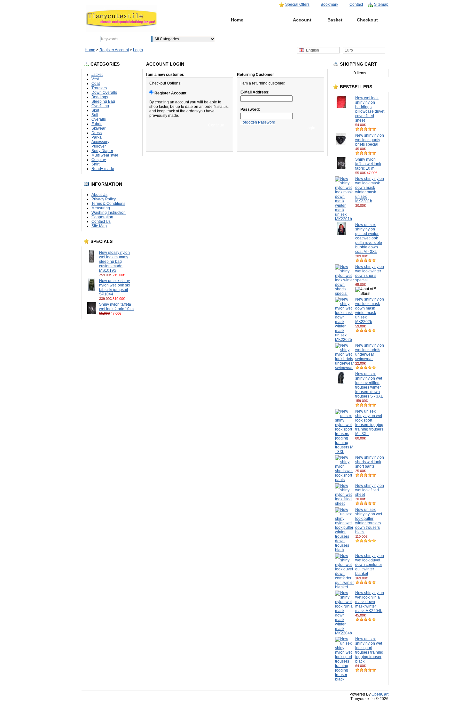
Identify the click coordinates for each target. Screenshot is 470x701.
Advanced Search (249, 39)
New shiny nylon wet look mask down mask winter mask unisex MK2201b (369, 189)
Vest (95, 79)
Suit (94, 115)
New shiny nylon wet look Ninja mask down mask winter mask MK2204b (369, 602)
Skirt (95, 110)
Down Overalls (104, 92)
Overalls (98, 119)
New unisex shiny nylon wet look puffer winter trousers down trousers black (368, 520)
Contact (356, 4)
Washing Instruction (108, 212)
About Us (99, 194)
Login (138, 50)
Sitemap (381, 4)
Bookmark (329, 4)
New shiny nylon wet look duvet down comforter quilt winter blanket (369, 564)
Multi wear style (104, 155)
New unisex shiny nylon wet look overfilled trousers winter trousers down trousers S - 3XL (369, 385)
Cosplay (98, 159)
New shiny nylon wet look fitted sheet (369, 490)
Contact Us (101, 221)
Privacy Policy (103, 199)
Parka (96, 137)
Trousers (99, 88)
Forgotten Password (257, 122)
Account (302, 19)
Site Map (99, 226)
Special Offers (297, 4)
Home (237, 19)
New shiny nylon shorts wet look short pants (369, 462)
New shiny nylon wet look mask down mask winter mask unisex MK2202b (369, 310)
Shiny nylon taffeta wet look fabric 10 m (116, 306)
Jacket (97, 74)
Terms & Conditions (108, 203)
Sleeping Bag (103, 101)
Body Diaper (102, 151)
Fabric (96, 124)
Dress (96, 133)
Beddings (99, 97)
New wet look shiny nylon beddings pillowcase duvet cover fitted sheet (369, 109)
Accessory (100, 142)
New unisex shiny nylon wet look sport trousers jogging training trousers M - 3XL (369, 422)
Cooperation (102, 217)
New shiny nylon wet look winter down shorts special (369, 273)
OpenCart (380, 694)
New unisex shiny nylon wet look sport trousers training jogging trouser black (369, 650)
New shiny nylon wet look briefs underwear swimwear (369, 352)
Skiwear (98, 128)
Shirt (95, 164)
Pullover (98, 146)
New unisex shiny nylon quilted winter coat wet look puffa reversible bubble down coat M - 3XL (368, 238)
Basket (334, 19)
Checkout (367, 19)
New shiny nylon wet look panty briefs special (369, 140)
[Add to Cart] (128, 275)
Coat (95, 83)
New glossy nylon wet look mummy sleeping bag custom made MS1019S (114, 261)
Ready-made (102, 168)
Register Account (114, 50)
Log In (269, 19)
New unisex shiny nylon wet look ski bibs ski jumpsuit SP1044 (114, 287)
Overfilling (100, 106)
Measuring (100, 208)
